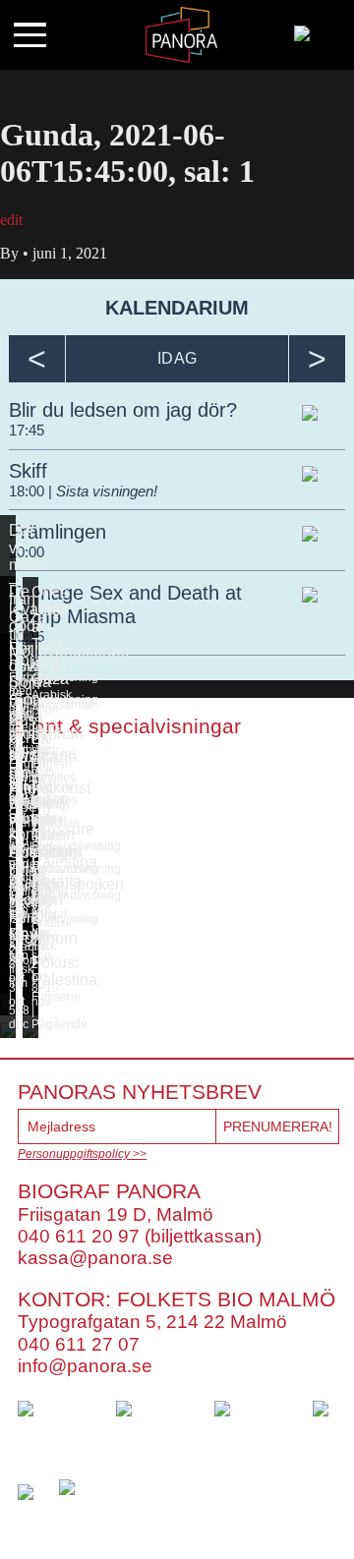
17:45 (26, 430)
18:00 (28, 491)
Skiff (28, 471)
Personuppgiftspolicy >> (82, 1154)
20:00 (26, 552)
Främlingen (57, 532)
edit (11, 219)
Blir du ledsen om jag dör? (123, 410)
